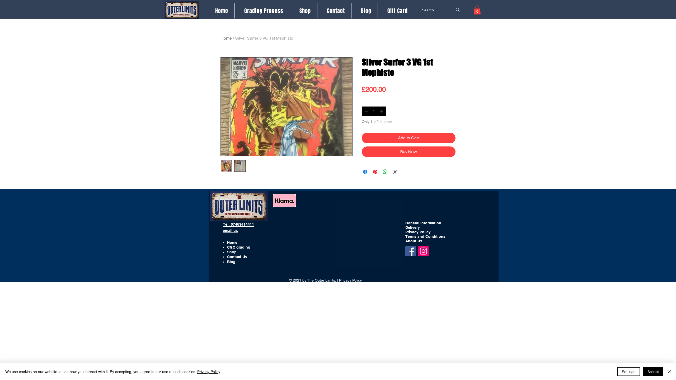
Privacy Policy (208, 371)
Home (226, 38)
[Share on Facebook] (365, 172)
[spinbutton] (374, 111)
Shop (232, 252)
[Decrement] (366, 111)
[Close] (669, 371)
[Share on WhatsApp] (385, 172)
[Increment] (382, 111)
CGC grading (238, 247)
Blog (231, 262)
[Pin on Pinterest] (375, 172)
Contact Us (237, 257)
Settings (628, 371)
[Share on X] (395, 172)
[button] (477, 10)
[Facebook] (410, 251)
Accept (653, 371)
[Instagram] (423, 251)
